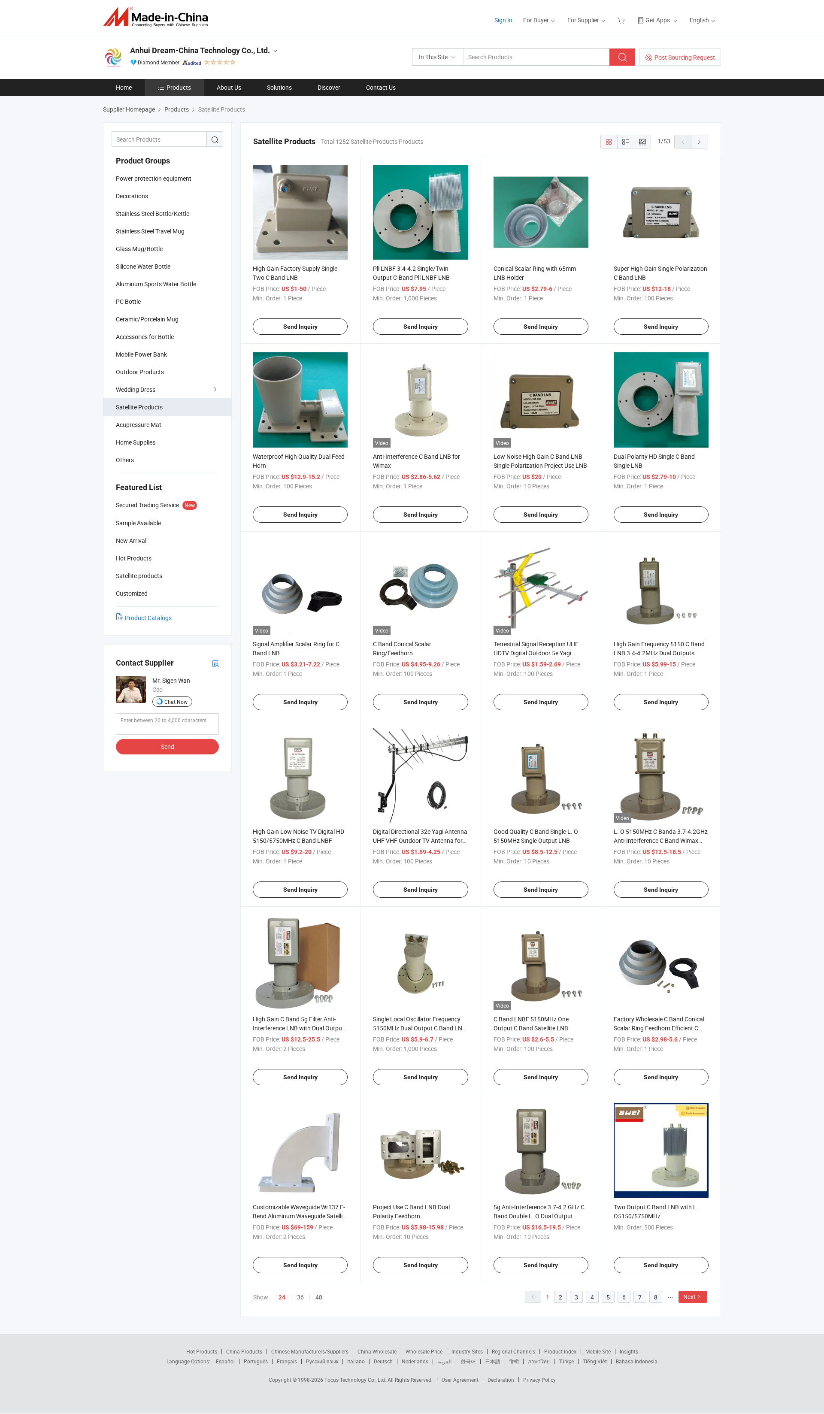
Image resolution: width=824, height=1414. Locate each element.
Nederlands (415, 1361)
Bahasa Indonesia (636, 1361)
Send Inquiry (300, 326)
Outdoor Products (140, 372)
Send (167, 746)
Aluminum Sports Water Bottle (156, 284)
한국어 (468, 1361)
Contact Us (381, 87)
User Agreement (460, 1379)
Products (179, 87)
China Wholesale (377, 1351)
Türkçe (566, 1361)
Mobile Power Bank (141, 354)
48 (318, 1297)
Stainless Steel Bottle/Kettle (152, 213)
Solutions (279, 87)
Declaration (501, 1379)
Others (125, 460)
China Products (244, 1351)
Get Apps (657, 20)
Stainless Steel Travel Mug (150, 231)
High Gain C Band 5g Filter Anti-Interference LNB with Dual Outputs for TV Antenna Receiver (300, 1028)
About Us (229, 87)
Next (689, 1297)
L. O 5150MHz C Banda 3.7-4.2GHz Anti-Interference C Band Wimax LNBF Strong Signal (661, 840)
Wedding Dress (135, 389)
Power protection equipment (153, 178)
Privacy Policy (539, 1379)
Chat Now (176, 701)
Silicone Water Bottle (143, 266)
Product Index (560, 1351)
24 (282, 1297)
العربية (444, 1361)
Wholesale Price (424, 1351)
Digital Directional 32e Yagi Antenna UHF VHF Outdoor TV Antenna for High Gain (420, 840)
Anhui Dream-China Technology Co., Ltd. (200, 50)
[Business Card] (215, 663)
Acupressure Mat (138, 425)
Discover (329, 87)
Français (287, 1361)
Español (225, 1361)
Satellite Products (139, 407)
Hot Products (201, 1351)
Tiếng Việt (595, 1361)
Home (124, 87)
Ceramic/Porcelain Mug (147, 319)
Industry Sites (467, 1351)
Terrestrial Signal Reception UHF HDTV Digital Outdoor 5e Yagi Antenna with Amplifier (536, 653)
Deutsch (383, 1361)
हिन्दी (514, 1361)
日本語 (492, 1361)
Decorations (132, 196)
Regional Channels (513, 1351)
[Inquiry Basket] (622, 20)
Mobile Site (598, 1351)
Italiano (356, 1361)
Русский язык (322, 1361)
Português (256, 1361)
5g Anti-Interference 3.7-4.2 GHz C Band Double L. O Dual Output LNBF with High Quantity (539, 1216)
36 (300, 1297)
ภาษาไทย (539, 1361)
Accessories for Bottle (145, 337)
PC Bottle (128, 301)
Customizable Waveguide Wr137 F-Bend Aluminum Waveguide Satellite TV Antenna (300, 1216)
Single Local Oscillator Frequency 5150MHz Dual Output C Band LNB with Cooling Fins (419, 1028)
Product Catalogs (148, 618)
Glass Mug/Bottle (139, 249)
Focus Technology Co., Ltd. (356, 1379)
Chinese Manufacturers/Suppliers (309, 1351)
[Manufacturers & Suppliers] (158, 17)
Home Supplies (135, 442)
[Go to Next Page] (699, 141)
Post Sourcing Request (684, 57)
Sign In (503, 20)
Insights (629, 1351)
